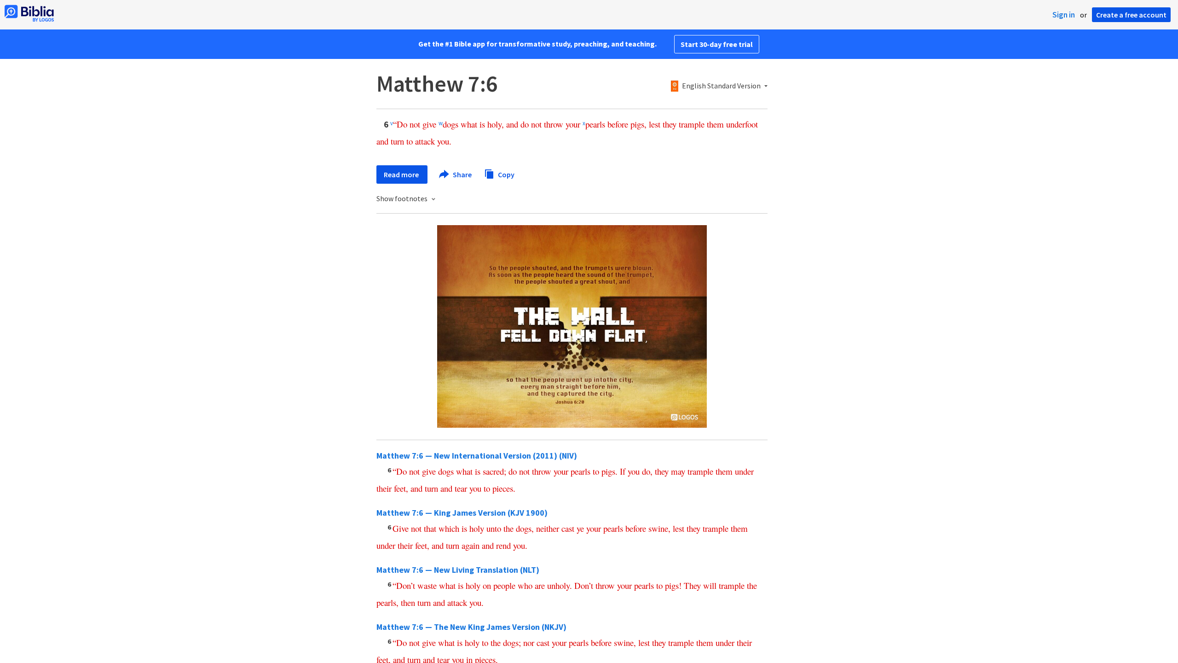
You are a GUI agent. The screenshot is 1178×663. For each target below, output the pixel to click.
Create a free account (1131, 14)
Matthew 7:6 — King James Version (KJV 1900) (462, 512)
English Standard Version (721, 86)
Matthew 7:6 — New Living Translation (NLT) (457, 569)
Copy (505, 174)
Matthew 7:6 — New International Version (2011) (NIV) (476, 455)
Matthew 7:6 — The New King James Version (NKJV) (471, 627)
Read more (402, 174)
